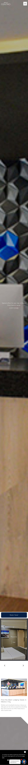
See (14, 642)
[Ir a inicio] (5, 3)
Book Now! (14, 615)
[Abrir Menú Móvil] (25, 3)
